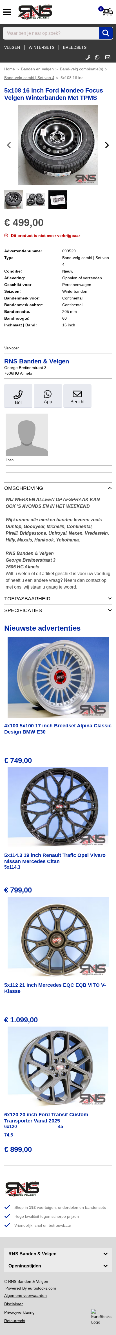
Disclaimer (13, 1304)
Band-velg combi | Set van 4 (29, 77)
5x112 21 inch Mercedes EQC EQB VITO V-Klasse (55, 988)
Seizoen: (12, 291)
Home (9, 69)
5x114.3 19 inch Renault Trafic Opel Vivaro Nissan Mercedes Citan (55, 858)
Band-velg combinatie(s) (81, 69)
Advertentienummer (23, 251)
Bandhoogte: (17, 318)
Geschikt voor (17, 284)
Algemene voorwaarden (25, 1295)
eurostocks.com (42, 1288)
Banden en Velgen (37, 69)
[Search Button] (106, 33)
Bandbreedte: (17, 311)
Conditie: (13, 271)
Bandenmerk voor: (22, 298)
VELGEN (12, 47)
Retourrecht (14, 1320)
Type (9, 257)
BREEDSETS (74, 47)
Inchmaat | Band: (20, 325)
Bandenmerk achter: (23, 305)
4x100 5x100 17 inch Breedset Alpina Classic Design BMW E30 (57, 729)
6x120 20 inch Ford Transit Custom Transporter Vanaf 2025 (46, 1118)
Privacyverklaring (19, 1312)
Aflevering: (14, 278)
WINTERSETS (41, 47)
